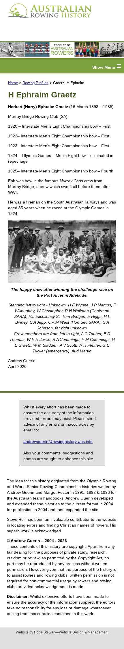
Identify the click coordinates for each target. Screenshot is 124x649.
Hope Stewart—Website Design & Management (71, 632)
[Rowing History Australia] (47, 20)
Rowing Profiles (35, 83)
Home (13, 83)
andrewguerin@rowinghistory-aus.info (58, 441)
